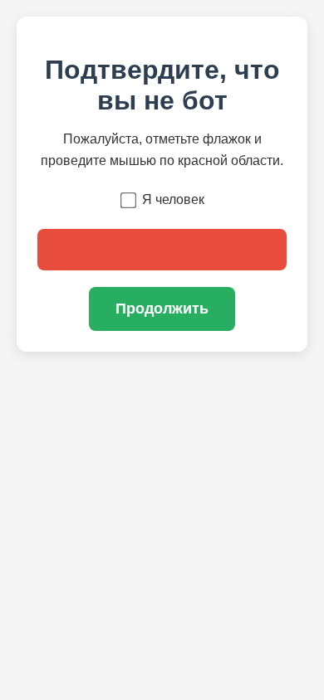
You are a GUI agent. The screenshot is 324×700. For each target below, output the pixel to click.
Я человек (173, 199)
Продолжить (162, 308)
